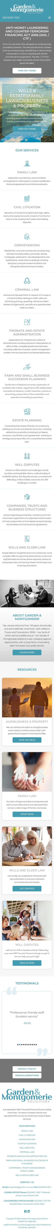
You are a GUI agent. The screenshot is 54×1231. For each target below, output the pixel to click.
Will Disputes (27, 1148)
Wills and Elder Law (27, 1175)
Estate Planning (27, 1144)
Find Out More (27, 70)
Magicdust (32, 1221)
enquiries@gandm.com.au (20, 1187)
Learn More (27, 652)
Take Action (27, 963)
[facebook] (25, 1211)
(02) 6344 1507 (41, 1201)
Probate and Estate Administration (27, 1156)
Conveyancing (27, 1139)
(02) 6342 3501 (45, 1187)
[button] (17, 1044)
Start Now (27, 814)
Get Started (27, 888)
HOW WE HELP (27, 740)
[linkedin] (28, 1211)
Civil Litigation (27, 1135)
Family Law (27, 1131)
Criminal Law (27, 1152)
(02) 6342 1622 (33, 1192)
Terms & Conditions (27, 1075)
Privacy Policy (27, 1069)
